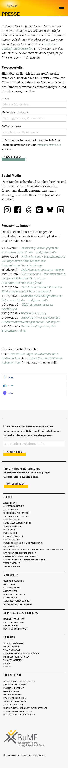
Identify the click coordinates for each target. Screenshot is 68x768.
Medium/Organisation (15, 112)
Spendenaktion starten (15, 698)
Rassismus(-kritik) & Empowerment (20, 556)
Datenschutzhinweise (49, 144)
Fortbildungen (11, 625)
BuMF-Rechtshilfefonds (15, 629)
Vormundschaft (11, 563)
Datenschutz (40, 755)
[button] (34, 377)
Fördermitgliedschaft (14, 685)
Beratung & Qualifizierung (20, 613)
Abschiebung (10, 503)
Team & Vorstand (12, 650)
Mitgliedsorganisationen (16, 657)
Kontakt (7, 667)
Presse (6, 663)
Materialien (10, 575)
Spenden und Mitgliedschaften (19, 681)
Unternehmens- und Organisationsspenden (25, 708)
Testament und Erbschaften (17, 711)
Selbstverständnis (13, 643)
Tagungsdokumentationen (16, 601)
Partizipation (10, 533)
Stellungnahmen (12, 587)
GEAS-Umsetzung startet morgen (42, 270)
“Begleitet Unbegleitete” (16, 516)
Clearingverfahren (13, 536)
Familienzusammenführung (17, 523)
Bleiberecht (9, 529)
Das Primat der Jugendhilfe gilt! (19, 553)
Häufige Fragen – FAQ (14, 619)
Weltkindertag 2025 (33, 313)
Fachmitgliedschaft (13, 688)
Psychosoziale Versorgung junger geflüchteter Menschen (33, 550)
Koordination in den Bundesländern (21, 653)
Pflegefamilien (11, 546)
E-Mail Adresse (11, 126)
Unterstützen (16, 483)
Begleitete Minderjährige (16, 513)
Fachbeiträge (10, 597)
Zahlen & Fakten (11, 566)
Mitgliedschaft (11, 647)
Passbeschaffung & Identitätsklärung (23, 543)
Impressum (27, 755)
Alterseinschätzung (13, 506)
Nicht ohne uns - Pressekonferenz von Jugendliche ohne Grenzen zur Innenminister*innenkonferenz (33, 261)
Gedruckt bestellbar (14, 581)
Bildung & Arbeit (12, 519)
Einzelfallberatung (13, 622)
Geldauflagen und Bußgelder (19, 714)
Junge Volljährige (12, 526)
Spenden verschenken (14, 701)
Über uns (9, 637)
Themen (8, 497)
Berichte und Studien (14, 594)
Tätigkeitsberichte (13, 660)
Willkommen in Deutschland (17, 604)
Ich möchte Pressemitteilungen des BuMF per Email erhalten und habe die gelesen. (31, 145)
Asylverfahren (10, 509)
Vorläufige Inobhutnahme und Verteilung (24, 559)
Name (5, 98)
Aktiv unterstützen (13, 705)
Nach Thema (9, 584)
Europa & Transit (12, 539)
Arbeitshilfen (10, 591)
